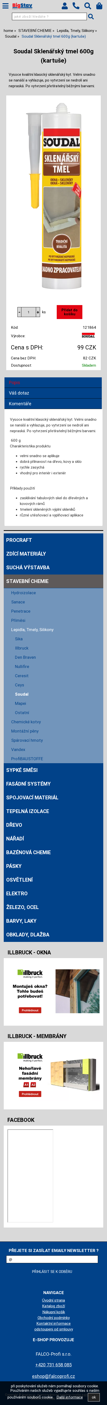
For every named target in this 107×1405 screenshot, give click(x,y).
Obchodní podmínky (54, 1318)
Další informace (69, 1397)
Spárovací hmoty (27, 740)
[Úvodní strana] (22, 6)
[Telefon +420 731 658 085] (78, 9)
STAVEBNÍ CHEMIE (27, 581)
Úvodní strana (53, 1300)
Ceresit (22, 675)
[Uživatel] (67, 7)
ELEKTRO (17, 894)
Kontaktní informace (53, 1323)
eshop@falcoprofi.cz (53, 1376)
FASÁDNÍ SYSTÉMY (28, 784)
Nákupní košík (53, 1312)
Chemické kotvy (26, 721)
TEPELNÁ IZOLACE (27, 811)
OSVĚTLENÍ (19, 880)
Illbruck (21, 648)
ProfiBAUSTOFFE (27, 758)
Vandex (18, 749)
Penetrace (20, 611)
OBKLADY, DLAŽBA (27, 935)
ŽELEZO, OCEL (22, 907)
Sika (19, 638)
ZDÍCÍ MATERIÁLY (26, 554)
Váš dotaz (19, 393)
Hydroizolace (23, 592)
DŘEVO (14, 825)
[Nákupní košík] (101, 7)
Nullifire (22, 666)
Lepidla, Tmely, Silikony (32, 629)
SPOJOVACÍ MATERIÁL (32, 798)
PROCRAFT (19, 540)
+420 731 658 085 (53, 1364)
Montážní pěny (25, 731)
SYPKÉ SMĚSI (22, 770)
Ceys (19, 684)
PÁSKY (14, 866)
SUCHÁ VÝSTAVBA (28, 568)
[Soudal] (88, 337)
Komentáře (20, 403)
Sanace (18, 601)
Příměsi (18, 620)
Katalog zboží (53, 1306)
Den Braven (25, 657)
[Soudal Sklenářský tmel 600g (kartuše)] (53, 196)
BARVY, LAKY (21, 921)
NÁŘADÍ (15, 839)
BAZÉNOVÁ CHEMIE (28, 852)
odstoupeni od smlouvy (53, 1329)
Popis (14, 382)
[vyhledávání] (90, 7)
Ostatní (22, 712)
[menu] (5, 6)
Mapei (20, 703)
